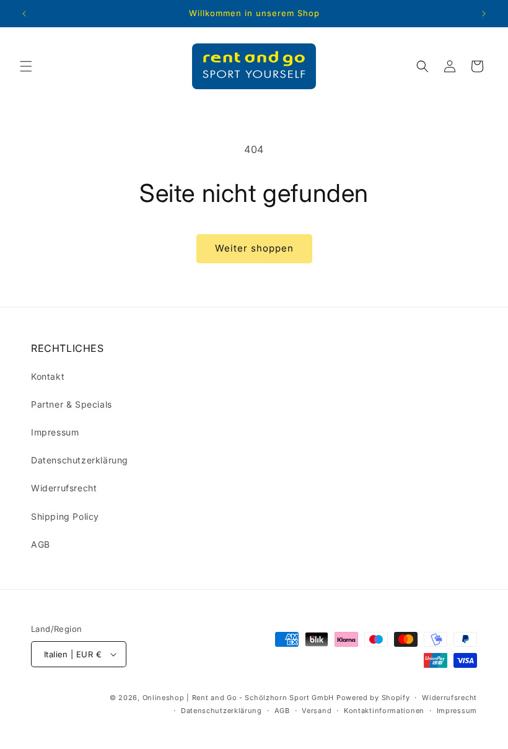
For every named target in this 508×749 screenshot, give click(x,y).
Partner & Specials (71, 404)
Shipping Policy (65, 516)
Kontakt (47, 376)
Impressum (55, 432)
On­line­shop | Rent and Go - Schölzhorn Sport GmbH (238, 697)
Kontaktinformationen (384, 710)
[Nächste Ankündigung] (483, 13)
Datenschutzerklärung (79, 460)
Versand (316, 710)
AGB (40, 544)
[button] (26, 66)
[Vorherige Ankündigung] (24, 13)
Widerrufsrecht (64, 488)
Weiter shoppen (254, 248)
